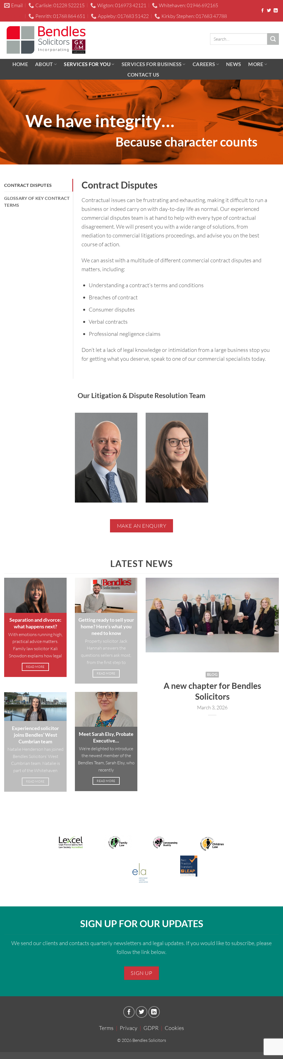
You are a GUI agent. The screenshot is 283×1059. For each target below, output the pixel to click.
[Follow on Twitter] (269, 10)
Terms (106, 1027)
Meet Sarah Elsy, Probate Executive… (106, 737)
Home (20, 64)
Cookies (174, 1027)
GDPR (151, 1027)
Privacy (128, 1027)
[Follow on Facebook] (262, 10)
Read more (35, 667)
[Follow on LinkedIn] (276, 10)
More (255, 64)
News (233, 64)
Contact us (143, 75)
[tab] (38, 185)
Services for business (152, 64)
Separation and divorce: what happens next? (35, 623)
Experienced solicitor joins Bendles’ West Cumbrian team (35, 734)
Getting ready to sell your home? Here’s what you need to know (106, 626)
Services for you (87, 64)
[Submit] (273, 39)
